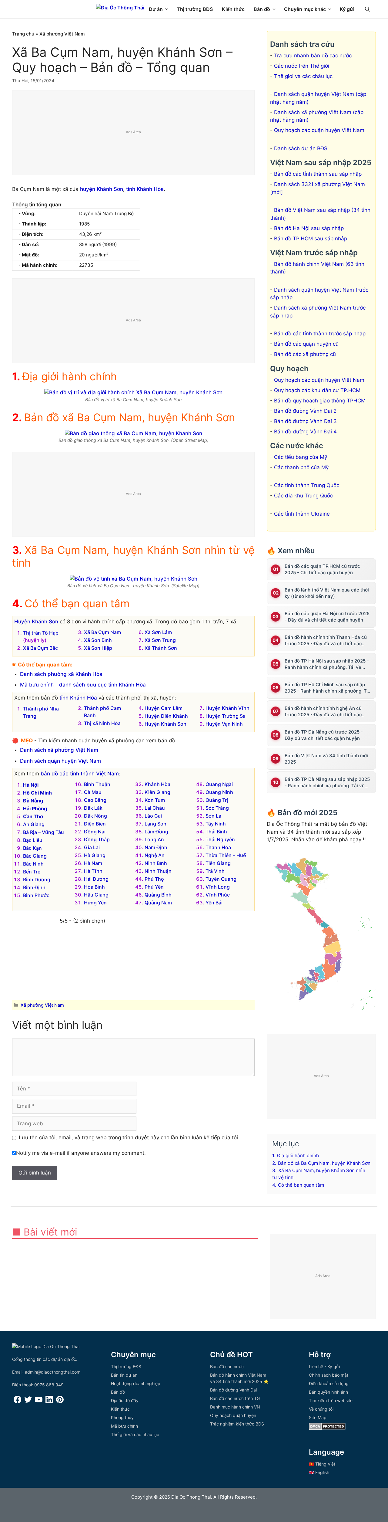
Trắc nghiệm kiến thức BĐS (237, 1423)
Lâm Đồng (156, 832)
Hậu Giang (96, 895)
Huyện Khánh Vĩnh (227, 708)
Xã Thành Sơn (161, 648)
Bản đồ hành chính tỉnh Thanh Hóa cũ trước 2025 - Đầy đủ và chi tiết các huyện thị (326, 640)
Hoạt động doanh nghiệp (135, 1383)
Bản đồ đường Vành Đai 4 (305, 432)
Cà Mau (93, 792)
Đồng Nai (94, 832)
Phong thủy (122, 1417)
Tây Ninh (216, 824)
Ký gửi (347, 9)
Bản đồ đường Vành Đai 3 (305, 421)
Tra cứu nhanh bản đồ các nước (313, 56)
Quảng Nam (158, 903)
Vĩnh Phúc (218, 895)
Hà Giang (94, 855)
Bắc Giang (35, 856)
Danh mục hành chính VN (235, 1406)
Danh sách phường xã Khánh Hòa (61, 674)
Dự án (156, 9)
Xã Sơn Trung (160, 640)
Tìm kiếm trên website (331, 1400)
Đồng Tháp (97, 839)
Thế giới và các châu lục (303, 76)
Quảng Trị (217, 800)
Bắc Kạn (32, 848)
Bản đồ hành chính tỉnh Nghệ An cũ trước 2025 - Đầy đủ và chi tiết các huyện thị (323, 711)
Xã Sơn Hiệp (98, 648)
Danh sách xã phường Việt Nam (59, 750)
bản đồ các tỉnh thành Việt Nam (80, 774)
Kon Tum (155, 800)
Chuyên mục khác (305, 9)
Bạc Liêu (32, 840)
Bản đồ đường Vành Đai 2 (305, 411)
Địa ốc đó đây (125, 1400)
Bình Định (34, 887)
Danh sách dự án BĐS (300, 148)
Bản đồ (262, 9)
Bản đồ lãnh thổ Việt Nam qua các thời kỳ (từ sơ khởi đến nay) (327, 593)
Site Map (317, 1417)
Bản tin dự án (124, 1375)
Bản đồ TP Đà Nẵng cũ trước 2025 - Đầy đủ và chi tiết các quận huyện (324, 735)
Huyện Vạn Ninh (224, 724)
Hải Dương (96, 879)
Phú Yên (154, 887)
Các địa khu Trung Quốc (303, 496)
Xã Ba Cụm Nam (102, 632)
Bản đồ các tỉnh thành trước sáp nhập (320, 334)
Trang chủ (23, 34)
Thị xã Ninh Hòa (102, 723)
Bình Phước (36, 895)
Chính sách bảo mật (328, 1375)
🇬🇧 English (319, 1472)
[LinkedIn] (49, 1401)
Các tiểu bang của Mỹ (300, 457)
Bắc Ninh (33, 864)
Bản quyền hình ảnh (328, 1392)
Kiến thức (233, 9)
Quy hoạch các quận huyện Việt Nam (319, 130)
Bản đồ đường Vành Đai (233, 1389)
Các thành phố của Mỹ (301, 467)
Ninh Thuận (158, 871)
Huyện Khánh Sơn (36, 622)
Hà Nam (93, 863)
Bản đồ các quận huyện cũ (306, 344)
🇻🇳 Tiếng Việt (322, 1463)
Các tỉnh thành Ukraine (302, 514)
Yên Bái (214, 903)
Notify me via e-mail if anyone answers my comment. (81, 1153)
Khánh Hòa (157, 784)
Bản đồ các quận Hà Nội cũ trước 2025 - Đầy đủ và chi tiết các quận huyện (327, 617)
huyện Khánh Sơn (101, 189)
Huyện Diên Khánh (166, 716)
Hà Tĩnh (93, 871)
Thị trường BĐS (195, 9)
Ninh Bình (156, 863)
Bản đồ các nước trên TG (235, 1398)
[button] (367, 9)
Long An (154, 839)
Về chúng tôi (321, 1409)
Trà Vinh (215, 871)
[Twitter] (28, 1401)
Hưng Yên (95, 903)
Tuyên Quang (221, 879)
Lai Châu (155, 808)
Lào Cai (153, 816)
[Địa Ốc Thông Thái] (120, 7)
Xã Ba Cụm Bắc (40, 648)
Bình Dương (36, 879)
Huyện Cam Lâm (163, 708)
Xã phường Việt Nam (62, 34)
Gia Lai (92, 847)
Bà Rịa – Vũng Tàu (43, 832)
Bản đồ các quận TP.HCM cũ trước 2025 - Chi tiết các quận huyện (322, 569)
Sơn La (213, 816)
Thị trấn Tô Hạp (41, 633)
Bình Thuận (97, 784)
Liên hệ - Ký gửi (324, 1366)
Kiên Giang (157, 792)
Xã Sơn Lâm (158, 632)
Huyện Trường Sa (226, 716)
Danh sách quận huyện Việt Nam (60, 761)
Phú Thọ (154, 879)
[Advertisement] (133, 132)
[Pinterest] (60, 1401)
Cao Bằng (95, 800)
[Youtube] (38, 1401)
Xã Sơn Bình (98, 640)
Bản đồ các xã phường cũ (305, 354)
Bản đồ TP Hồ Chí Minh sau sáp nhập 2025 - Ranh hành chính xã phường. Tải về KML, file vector (327, 688)
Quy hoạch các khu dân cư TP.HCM (317, 390)
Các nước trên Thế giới (301, 66)
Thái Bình (216, 832)
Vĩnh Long (218, 887)
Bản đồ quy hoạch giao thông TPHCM (320, 401)
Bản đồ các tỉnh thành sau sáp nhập (318, 174)
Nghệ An (155, 855)
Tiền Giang (218, 863)
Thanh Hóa (218, 847)
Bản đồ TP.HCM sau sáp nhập (310, 239)
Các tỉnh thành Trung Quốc (306, 485)
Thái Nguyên (220, 839)
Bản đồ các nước (227, 1366)
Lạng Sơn (155, 824)
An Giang (34, 824)
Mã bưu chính (124, 1426)
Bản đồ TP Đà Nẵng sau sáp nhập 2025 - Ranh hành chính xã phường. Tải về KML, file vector (327, 782)
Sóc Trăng (217, 808)
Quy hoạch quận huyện (233, 1415)
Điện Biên (95, 824)
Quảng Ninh (219, 792)
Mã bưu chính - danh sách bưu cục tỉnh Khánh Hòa (83, 685)
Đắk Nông (95, 816)
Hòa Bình (94, 887)
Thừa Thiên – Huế (226, 855)
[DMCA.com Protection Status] (327, 1428)
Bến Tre (31, 872)
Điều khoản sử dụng (329, 1383)
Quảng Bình (158, 895)
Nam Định (156, 847)
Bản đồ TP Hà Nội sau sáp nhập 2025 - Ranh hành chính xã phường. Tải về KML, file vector (327, 664)
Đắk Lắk (93, 808)
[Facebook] (17, 1401)
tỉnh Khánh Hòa (145, 189)
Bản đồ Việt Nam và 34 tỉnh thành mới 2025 (326, 759)
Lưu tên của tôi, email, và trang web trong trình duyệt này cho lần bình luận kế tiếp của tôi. (129, 1137)
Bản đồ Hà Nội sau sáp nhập (309, 228)
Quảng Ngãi (219, 784)
